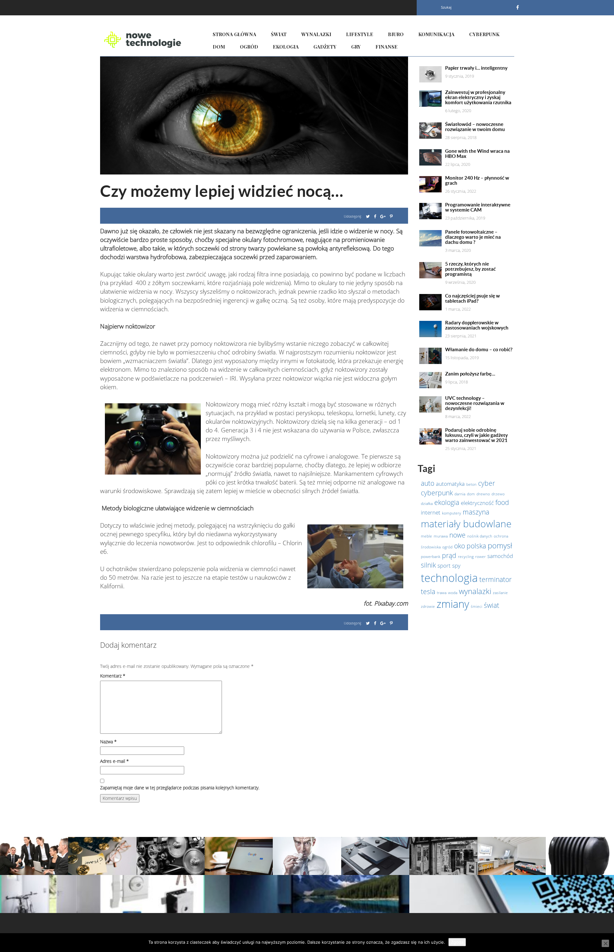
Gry (356, 46)
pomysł (500, 545)
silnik (428, 565)
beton (471, 484)
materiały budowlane (466, 523)
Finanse (386, 46)
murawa (441, 536)
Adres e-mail (114, 761)
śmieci (476, 606)
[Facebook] (517, 7)
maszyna (476, 511)
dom (471, 494)
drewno (483, 494)
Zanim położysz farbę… (470, 373)
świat (491, 605)
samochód (500, 556)
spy (456, 565)
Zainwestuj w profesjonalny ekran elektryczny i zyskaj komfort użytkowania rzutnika (478, 97)
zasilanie (500, 592)
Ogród (249, 46)
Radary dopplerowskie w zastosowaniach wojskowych (476, 325)
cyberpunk (437, 492)
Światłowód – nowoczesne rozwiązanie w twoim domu (475, 127)
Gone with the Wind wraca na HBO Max (477, 154)
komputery (451, 513)
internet (430, 512)
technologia (449, 577)
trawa (441, 592)
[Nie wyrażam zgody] (605, 943)
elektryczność (477, 503)
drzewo (498, 494)
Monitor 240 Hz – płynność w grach (477, 180)
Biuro (396, 34)
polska (476, 545)
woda (452, 592)
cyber (486, 483)
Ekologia (286, 46)
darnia (459, 494)
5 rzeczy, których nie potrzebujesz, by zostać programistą (470, 269)
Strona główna (234, 34)
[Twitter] (368, 216)
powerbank (430, 556)
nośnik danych (479, 536)
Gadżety (324, 46)
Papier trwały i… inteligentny (476, 68)
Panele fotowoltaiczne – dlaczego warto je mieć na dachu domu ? (473, 237)
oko (459, 545)
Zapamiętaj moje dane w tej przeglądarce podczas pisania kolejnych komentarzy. (179, 788)
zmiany (453, 604)
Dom (219, 46)
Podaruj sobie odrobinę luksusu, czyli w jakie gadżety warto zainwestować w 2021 (476, 435)
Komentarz (112, 676)
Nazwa (108, 742)
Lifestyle (359, 34)
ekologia (446, 502)
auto (427, 483)
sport (444, 565)
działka (427, 503)
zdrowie (428, 606)
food (502, 502)
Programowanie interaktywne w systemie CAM (477, 207)
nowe (457, 534)
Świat (279, 34)
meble (426, 536)
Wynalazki (316, 34)
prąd (449, 555)
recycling (466, 556)
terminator (495, 579)
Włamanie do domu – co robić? (478, 349)
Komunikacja (436, 34)
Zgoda (457, 942)
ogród (447, 547)
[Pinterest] (391, 216)
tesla (428, 591)
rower (480, 556)
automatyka (450, 483)
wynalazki (475, 591)
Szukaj (446, 7)
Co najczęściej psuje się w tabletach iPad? (472, 298)
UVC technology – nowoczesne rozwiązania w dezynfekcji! (474, 403)
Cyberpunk (484, 34)
